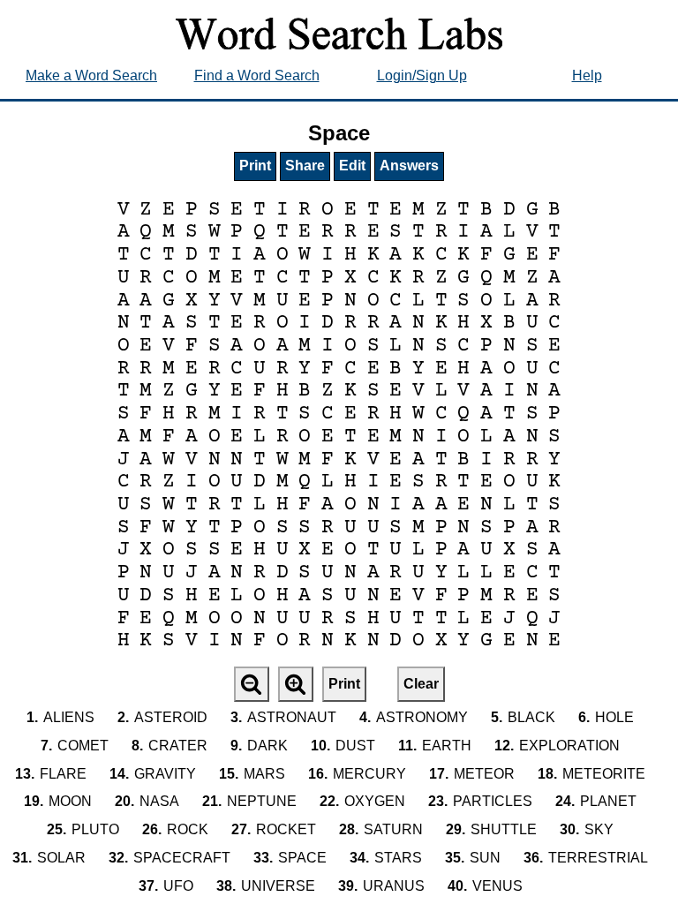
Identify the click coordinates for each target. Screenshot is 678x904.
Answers (409, 165)
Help (587, 75)
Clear (421, 683)
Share (305, 165)
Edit (352, 165)
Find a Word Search (257, 75)
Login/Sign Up (422, 75)
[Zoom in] (295, 684)
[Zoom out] (251, 684)
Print (255, 165)
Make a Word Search (91, 75)
